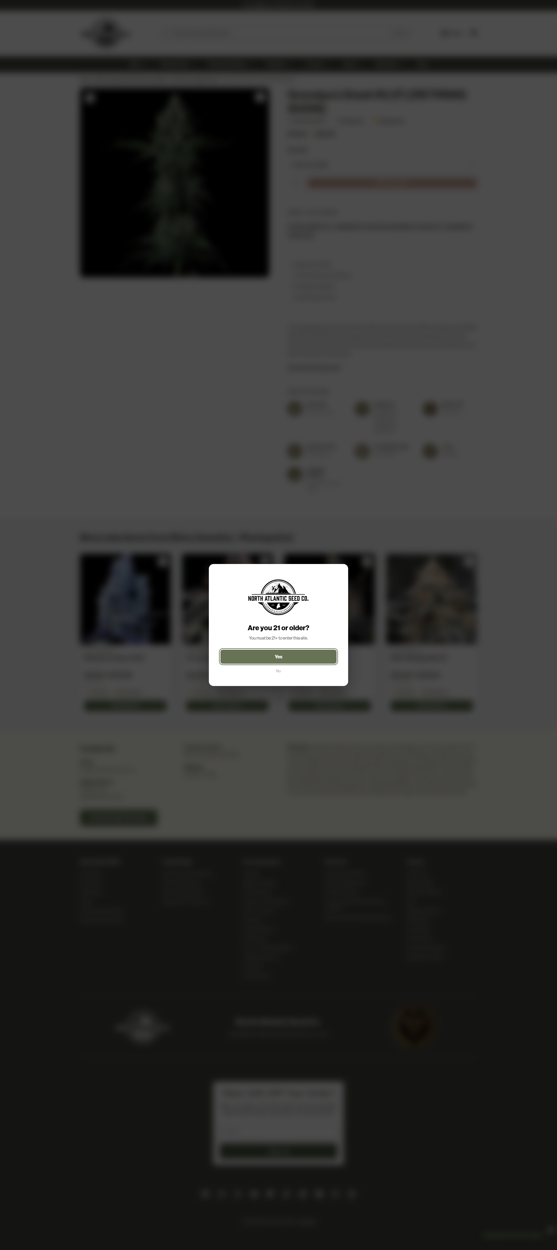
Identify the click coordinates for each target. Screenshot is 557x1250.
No (278, 671)
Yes (279, 657)
